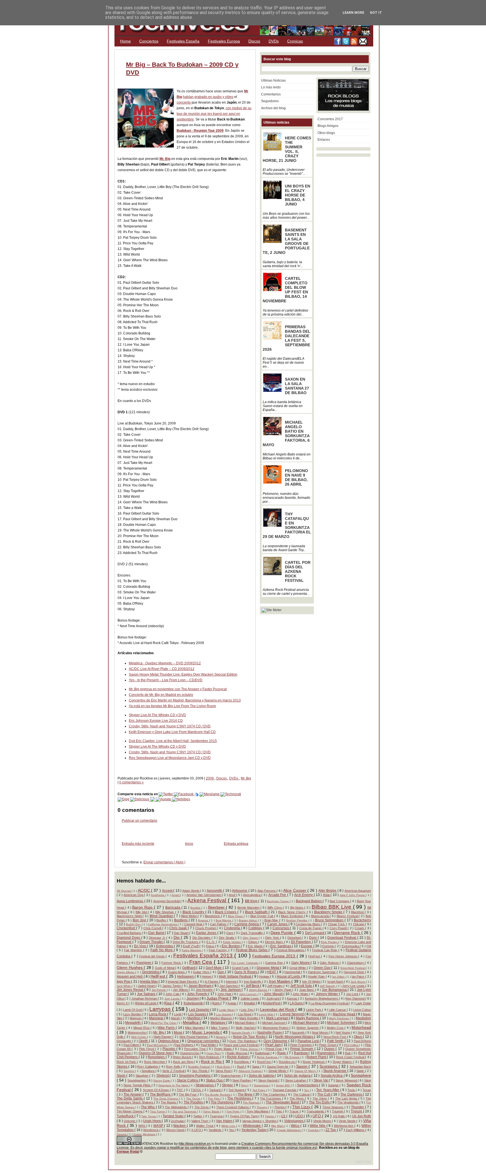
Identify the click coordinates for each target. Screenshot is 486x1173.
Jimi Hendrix (205, 989)
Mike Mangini (194, 1027)
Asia (326, 895)
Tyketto (270, 1116)
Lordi (178, 1014)
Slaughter (142, 1075)
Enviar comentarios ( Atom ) (164, 862)
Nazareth (298, 1032)
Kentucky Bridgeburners (322, 998)
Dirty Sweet (251, 937)
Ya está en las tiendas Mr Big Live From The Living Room (172, 706)
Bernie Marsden (248, 907)
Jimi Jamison (231, 990)
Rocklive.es (287, 1061)
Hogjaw (264, 976)
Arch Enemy (304, 895)
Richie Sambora (267, 1057)
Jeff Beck (253, 986)
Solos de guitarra (297, 1076)
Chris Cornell (152, 928)
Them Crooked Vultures (233, 1107)
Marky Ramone (308, 1018)
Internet (231, 981)
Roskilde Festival (199, 1066)
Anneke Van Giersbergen (204, 895)
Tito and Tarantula (184, 1111)
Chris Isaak (178, 928)
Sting (367, 1080)
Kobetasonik (194, 1003)
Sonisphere (361, 1075)
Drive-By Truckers (186, 942)
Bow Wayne (224, 920)
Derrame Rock (347, 932)
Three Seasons (333, 1107)
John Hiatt (224, 994)
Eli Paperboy (301, 942)
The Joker (320, 1098)
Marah (176, 1018)
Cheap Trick (337, 924)
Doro (313, 938)
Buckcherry (362, 920)
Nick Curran (139, 1036)
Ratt (348, 1053)
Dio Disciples (202, 937)
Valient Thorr (200, 1121)
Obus (358, 1037)
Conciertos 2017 (330, 119)
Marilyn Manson (221, 1018)
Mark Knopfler (249, 1018)
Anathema (158, 895)
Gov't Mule (214, 968)
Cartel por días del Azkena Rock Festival (297, 571)
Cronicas (295, 41)
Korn (216, 1003)
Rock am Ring (183, 1061)
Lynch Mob (266, 1014)
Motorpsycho (137, 1032)
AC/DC (144, 890)
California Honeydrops (163, 924)
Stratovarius (205, 1085)
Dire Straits (227, 937)
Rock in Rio (212, 1061)
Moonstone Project (276, 1027)
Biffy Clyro (275, 907)
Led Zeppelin (199, 1010)
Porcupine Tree (195, 1049)
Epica (210, 946)
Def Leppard (315, 933)
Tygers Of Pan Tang (244, 1116)
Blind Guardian (162, 916)
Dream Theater (152, 942)
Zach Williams (355, 1130)
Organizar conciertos (203, 1041)
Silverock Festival (250, 1071)
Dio (177, 937)
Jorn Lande (172, 998)
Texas (367, 1090)
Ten (307, 1090)
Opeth (144, 1041)
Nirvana (221, 1036)
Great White (298, 967)
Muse (178, 1033)
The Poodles (194, 1102)
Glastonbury (356, 962)
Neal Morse (320, 1032)
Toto (279, 1111)
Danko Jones (206, 933)
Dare (230, 933)
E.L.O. (211, 942)
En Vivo (140, 946)
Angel (176, 895)
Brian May (271, 920)
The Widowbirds (176, 1107)
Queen (330, 1049)
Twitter (198, 1116)
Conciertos (148, 41)
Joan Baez (307, 989)
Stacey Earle (162, 1080)
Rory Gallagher (148, 1066)
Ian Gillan (338, 976)
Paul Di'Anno (362, 1041)
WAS (142, 1125)
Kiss (168, 1003)
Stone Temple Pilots (137, 1085)
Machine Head (344, 1014)
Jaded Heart (147, 985)
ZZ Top (331, 1130)
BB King (251, 901)
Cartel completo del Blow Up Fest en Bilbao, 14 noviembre (285, 289)
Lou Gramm (224, 1014)
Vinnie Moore (322, 1121)
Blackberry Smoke (328, 912)
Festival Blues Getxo (252, 950)
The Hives (297, 1098)
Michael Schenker (341, 1023)
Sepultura (148, 1071)
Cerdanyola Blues (308, 924)
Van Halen (224, 1121)
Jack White (124, 985)
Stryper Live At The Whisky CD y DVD (157, 715)
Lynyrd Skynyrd (292, 1014)
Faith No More (162, 950)
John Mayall (274, 994)
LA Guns (296, 1003)
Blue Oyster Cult (262, 916)
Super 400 (283, 1085)
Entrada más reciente (138, 844)
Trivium (357, 1111)
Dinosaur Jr (157, 937)
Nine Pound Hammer (194, 1036)
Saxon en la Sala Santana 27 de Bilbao (297, 386)
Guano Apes (177, 972)
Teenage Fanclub (285, 1090)
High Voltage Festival (235, 976)
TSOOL (196, 1090)
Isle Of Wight (311, 981)
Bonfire (161, 920)
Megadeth (133, 1023)
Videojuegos (294, 1121)
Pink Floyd (147, 1049)
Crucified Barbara (129, 933)
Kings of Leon (146, 1003)
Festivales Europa (224, 41)
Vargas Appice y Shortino (259, 1121)
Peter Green (328, 1045)
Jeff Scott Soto (301, 986)
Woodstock (151, 1130)
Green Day (322, 968)
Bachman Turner (278, 901)
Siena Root (223, 1071)
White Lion (228, 1125)
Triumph (338, 1111)
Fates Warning (192, 950)
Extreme (328, 946)
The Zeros (202, 1107)
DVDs (274, 41)
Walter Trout (205, 1125)
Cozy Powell (339, 928)
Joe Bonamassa (335, 990)
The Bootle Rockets (217, 1094)
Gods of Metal (165, 967)
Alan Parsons (267, 890)
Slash (121, 1076)
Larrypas (160, 1009)
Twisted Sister (173, 1116)
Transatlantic (316, 1111)
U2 (283, 1116)
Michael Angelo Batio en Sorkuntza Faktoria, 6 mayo (286, 433)
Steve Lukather (296, 1080)
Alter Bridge (328, 891)
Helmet (207, 976)
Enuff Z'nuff (191, 946)
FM (368, 946)
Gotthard (189, 968)
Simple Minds (277, 1071)
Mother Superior (308, 1027)
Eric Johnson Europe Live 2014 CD (156, 721)
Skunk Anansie (335, 1071)
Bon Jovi (140, 920)
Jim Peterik (159, 989)
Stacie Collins (188, 1080)
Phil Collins (351, 1045)
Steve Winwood (346, 1080)
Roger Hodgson (314, 1061)
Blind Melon (189, 916)
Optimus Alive (169, 1041)
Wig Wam (277, 1125)
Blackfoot (358, 912)
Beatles (195, 907)
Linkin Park (314, 1009)
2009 (210, 778)
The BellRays (161, 1094)
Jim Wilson (181, 989)
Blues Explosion (292, 916)
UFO (317, 1116)
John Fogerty (197, 994)
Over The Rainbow (242, 1041)
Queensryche (190, 1053)
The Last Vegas (346, 1098)
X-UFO (196, 1130)
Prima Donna (249, 1049)
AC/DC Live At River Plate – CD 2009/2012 (161, 669)
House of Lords (289, 976)
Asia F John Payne (353, 895)
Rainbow (301, 1053)
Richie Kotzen (238, 1057)
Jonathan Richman (144, 998)
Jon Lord (352, 994)
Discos (254, 41)
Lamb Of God (133, 1009)
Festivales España (183, 41)
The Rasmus (251, 1102)
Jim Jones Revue (130, 990)
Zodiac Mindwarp (144, 1134)
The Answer (133, 1094)
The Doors (193, 1098)
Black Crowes (226, 912)
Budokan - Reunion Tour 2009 (200, 131)
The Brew (245, 1094)
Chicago (359, 924)
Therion (279, 1107)
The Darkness (351, 1094)
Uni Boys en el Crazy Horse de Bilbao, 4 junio (297, 195)
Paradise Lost (309, 1041)
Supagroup (261, 1085)
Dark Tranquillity (252, 933)
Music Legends (206, 1032)
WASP (158, 1126)
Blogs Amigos (328, 126)
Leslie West (227, 1009)
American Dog (133, 895)
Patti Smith (336, 1041)
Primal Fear (274, 1049)
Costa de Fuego (311, 928)
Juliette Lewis (250, 998)
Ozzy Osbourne (276, 1041)
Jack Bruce (358, 981)
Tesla (351, 1090)
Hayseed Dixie (354, 972)
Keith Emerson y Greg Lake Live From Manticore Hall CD (172, 732)
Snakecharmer (231, 1075)
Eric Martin (256, 946)
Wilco (295, 1126)
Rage (282, 1053)
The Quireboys (222, 1102)
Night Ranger (163, 1036)
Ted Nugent (236, 1090)
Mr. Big (164, 159)
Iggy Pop (124, 982)
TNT (180, 1090)
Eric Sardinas (281, 946)
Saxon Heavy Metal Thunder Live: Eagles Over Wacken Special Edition (183, 674)
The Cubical (301, 1094)
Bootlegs (181, 920)
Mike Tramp (219, 1027)
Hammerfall (292, 972)
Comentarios (271, 94)
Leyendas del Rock (277, 1009)
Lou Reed (245, 1014)
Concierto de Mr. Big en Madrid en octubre (161, 695)
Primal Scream (302, 1049)
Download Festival (342, 938)
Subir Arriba (363, 1161)
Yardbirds (215, 1130)
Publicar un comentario (139, 821)
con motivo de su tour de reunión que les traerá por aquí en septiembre (214, 113)
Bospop (203, 920)
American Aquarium (358, 890)
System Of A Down (156, 1090)
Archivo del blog (273, 108)
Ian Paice (358, 976)
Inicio (189, 844)
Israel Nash (335, 981)
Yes (232, 1130)
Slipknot (163, 1076)
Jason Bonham (200, 986)
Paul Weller (209, 1045)
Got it (376, 13)
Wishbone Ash (344, 1125)
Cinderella (232, 928)
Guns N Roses (246, 972)
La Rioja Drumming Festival (329, 1003)
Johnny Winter (327, 994)
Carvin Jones (278, 924)
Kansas (292, 998)
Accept (167, 891)
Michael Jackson (274, 1022)
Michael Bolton (245, 1022)
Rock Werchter (155, 1061)
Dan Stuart (182, 933)
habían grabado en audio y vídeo (208, 97)
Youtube (314, 1130)
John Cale (172, 994)
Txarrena (216, 1116)
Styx (244, 1085)
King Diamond (355, 998)
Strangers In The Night (173, 1085)
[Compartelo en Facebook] (184, 794)
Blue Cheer (236, 916)
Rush (241, 1066)
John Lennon (248, 994)
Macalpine (318, 1014)
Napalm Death (241, 1032)
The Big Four (188, 1094)
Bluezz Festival (348, 916)
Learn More (353, 13)
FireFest (314, 956)
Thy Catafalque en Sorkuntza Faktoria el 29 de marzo (287, 525)
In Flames (212, 981)
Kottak (232, 1003)
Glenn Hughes (130, 967)
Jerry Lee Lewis (353, 985)
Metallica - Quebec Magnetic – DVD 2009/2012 (165, 663)
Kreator (250, 1003)
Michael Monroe (305, 1023)
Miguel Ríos (141, 1027)
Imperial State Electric (183, 981)
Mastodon (363, 1018)
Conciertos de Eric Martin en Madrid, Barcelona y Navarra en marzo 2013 (185, 700)
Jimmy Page (283, 989)
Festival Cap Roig (325, 950)
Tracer (294, 1111)
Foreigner (144, 963)
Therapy (262, 1107)
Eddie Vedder (232, 942)
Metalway (218, 1023)
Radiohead (262, 1053)
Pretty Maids (223, 1049)
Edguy (253, 942)
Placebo (169, 1049)
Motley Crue (336, 1027)
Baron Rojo (143, 907)
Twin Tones (148, 1116)
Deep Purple (282, 932)
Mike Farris (167, 1028)
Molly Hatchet (245, 1027)
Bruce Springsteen (330, 920)
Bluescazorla (320, 916)
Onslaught (124, 1041)
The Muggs (169, 1102)
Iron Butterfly (253, 981)
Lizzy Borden (132, 1014)
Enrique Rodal (128, 1152)
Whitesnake (252, 1126)
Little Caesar (338, 1009)
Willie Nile (318, 1126)
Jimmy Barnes (258, 989)
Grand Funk (241, 967)
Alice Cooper (295, 890)
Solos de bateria (262, 1076)
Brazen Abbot (248, 920)
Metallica (191, 1022)
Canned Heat (193, 924)
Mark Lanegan (277, 1018)
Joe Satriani (146, 994)
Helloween (186, 976)
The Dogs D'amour (166, 1098)
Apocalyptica (252, 895)
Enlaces (324, 140)
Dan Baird (156, 933)
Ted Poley (259, 1090)
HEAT (272, 972)
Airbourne (240, 891)
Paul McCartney (157, 1045)
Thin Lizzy (301, 1107)
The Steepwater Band (283, 1102)
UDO (299, 1116)
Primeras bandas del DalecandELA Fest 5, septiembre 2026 (286, 338)
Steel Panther (241, 1080)
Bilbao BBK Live (332, 907)
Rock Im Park (127, 1061)
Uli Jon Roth (361, 1116)
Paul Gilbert (131, 1045)
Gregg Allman (126, 972)
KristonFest (272, 1003)
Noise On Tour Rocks (250, 1037)
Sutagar (333, 1085)
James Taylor (172, 985)
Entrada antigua (236, 844)
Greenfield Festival (353, 967)
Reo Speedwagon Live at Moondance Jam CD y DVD (170, 758)
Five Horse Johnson (343, 956)
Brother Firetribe (297, 920)
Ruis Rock (224, 1066)
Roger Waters (343, 1061)
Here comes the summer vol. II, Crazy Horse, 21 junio (287, 149)
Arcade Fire (277, 895)
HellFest (158, 976)
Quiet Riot (213, 1053)
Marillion (194, 1018)
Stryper (228, 1085)
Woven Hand (175, 1130)
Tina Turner (158, 1111)
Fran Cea (201, 962)
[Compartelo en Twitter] (166, 794)
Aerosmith (215, 891)
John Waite (300, 994)
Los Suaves (197, 1014)
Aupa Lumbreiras (130, 901)
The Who (148, 1107)
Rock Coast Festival (350, 1057)
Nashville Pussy (270, 1033)
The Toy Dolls (319, 1102)
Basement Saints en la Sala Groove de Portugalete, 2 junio (286, 241)
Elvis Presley (329, 942)
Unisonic (130, 1121)
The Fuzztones (271, 1098)
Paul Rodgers (184, 1045)
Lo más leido (271, 87)
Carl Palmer (218, 924)
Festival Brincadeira (290, 950)
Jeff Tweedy (328, 985)
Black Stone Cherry (292, 912)
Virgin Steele (348, 1121)
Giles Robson (330, 962)
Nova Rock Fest (335, 1036)
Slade (360, 1071)
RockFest (264, 1061)
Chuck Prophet (206, 928)
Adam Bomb (191, 890)
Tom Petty (233, 1111)
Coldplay (255, 928)
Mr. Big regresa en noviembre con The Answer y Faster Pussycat (178, 689)
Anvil (232, 895)
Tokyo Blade (211, 1111)
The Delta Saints (130, 1098)
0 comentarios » (131, 782)
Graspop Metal (268, 968)
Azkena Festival (207, 900)
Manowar (156, 1018)
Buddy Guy (134, 924)
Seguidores (270, 101)
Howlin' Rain (316, 976)
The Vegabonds (348, 1102)
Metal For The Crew (163, 1022)
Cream (360, 928)
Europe (307, 946)
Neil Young (343, 1032)
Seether (129, 1071)
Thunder (358, 1107)
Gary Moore (301, 963)
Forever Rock (171, 962)
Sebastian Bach (360, 1066)
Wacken (180, 1126)
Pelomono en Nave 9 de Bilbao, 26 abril (296, 477)
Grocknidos (151, 972)
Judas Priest (218, 998)
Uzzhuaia (177, 1121)
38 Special (124, 890)
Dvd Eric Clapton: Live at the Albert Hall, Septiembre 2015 (173, 741)
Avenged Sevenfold (167, 901)
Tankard (215, 1090)
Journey (193, 998)
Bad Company (340, 901)
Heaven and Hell (130, 976)
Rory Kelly (173, 1066)
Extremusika (351, 946)
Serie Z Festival (173, 1071)
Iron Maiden (280, 981)
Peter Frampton (301, 1045)
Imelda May (149, 982)
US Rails (339, 1116)
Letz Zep (247, 1009)
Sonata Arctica (332, 1076)
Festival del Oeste (152, 956)
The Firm (214, 1098)
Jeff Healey (275, 985)
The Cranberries (274, 1094)
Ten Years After (328, 1090)
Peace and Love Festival (241, 1045)
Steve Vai (321, 1080)
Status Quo (215, 1080)
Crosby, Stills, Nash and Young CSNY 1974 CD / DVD (170, 726)
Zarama (122, 1134)
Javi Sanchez (229, 985)
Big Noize (297, 907)
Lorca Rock (158, 1014)
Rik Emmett (292, 1057)
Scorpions (329, 1066)
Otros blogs (326, 133)
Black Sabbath (257, 912)
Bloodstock (213, 916)
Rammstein (326, 1053)
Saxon (302, 1066)
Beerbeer (217, 907)
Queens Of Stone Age (156, 1053)
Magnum (136, 1018)
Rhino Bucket (182, 1057)
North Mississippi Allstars (294, 1037)
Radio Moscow (237, 1053)
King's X (123, 1003)
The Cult (324, 1094)
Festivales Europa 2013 (274, 956)
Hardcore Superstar (322, 972)
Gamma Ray (274, 962)
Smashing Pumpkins (195, 1076)
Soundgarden (137, 1080)
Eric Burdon (231, 946)
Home (125, 41)
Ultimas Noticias (273, 80)
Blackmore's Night (130, 916)
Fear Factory (218, 950)
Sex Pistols (200, 1071)
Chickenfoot (126, 928)
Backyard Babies (309, 901)
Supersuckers (308, 1085)
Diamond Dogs (129, 938)
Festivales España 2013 (204, 955)
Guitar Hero (201, 972)
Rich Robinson (209, 1057)
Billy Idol (142, 912)
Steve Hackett (268, 1080)
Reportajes (156, 1057)
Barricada (173, 908)
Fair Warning (133, 950)
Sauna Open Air (278, 1066)
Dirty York (272, 937)
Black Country (194, 912)
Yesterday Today (254, 1130)
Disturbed (294, 937)
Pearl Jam (273, 1045)
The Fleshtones (239, 1098)
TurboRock (125, 1116)
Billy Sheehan (165, 912)
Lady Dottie (363, 1003)
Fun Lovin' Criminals (245, 962)
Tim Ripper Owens (130, 1111)
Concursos (281, 928)
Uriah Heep (152, 1121)
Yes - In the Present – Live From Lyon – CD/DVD (165, 680)
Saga (256, 1066)
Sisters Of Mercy (305, 1071)
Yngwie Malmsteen (289, 1130)
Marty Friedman (339, 1018)
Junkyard (273, 998)
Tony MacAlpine (258, 1111)
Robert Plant (317, 1057)
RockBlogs (242, 1061)
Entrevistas (165, 946)
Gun (221, 972)
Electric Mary (274, 942)
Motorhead (361, 1027)
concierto (184, 102)
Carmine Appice (247, 924)
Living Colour (362, 1009)
